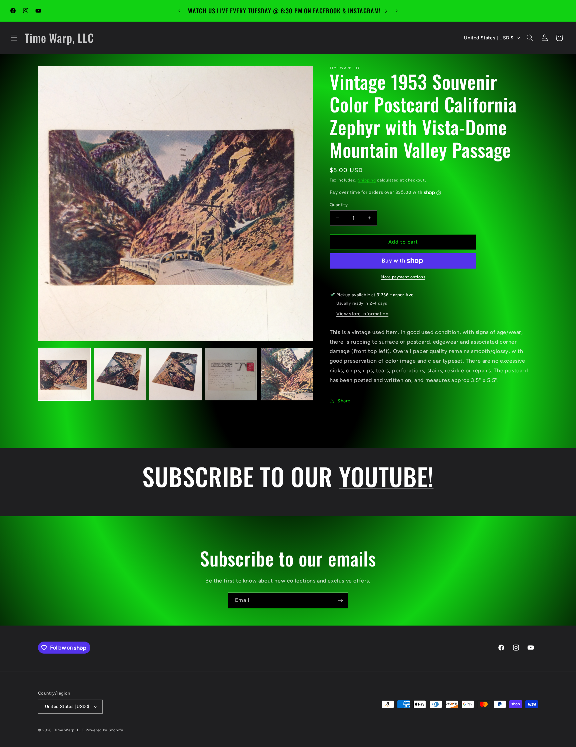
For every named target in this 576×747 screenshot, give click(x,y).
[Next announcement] (396, 10)
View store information (362, 314)
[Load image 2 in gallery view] (120, 374)
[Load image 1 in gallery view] (64, 374)
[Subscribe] (340, 600)
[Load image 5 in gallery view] (287, 374)
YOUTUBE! (386, 476)
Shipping (367, 180)
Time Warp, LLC (69, 730)
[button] (14, 37)
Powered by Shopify (104, 730)
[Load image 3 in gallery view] (175, 374)
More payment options (403, 277)
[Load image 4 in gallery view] (231, 374)
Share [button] (344, 401)
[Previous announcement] (179, 10)
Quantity (339, 204)
